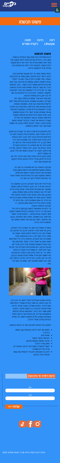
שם (30, 387)
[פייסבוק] (29, 426)
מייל (30, 395)
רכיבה (40, 40)
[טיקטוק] (22, 426)
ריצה (52, 40)
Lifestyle (49, 44)
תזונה (28, 40)
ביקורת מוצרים (30, 44)
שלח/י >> (14, 407)
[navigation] (54, 5)
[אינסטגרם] (37, 426)
